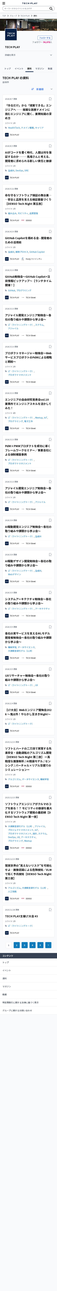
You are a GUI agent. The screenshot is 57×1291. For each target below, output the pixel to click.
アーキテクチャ (42, 608)
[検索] (51, 8)
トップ (5, 962)
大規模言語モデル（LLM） (20, 650)
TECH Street (31, 297)
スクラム (39, 324)
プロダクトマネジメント (19, 374)
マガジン (6, 986)
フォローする (44, 37)
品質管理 (33, 213)
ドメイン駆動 (27, 127)
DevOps (19, 170)
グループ (13, 16)
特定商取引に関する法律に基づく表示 (20, 1002)
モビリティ (23, 213)
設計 (35, 833)
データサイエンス (26, 647)
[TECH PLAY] (29, 3)
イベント (6, 970)
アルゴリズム (14, 779)
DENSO (29, 220)
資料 (4, 978)
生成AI (11, 170)
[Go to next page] (48, 945)
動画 (4, 994)
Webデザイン (14, 574)
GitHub (11, 290)
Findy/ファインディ (34, 259)
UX (36, 685)
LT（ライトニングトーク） (21, 324)
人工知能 (12, 891)
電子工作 (28, 421)
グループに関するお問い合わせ (17, 1010)
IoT (45, 417)
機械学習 (12, 647)
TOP (4, 16)
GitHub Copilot (37, 251)
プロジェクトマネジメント (21, 829)
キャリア (39, 127)
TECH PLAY (25, 16)
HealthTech (14, 127)
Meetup (39, 417)
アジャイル (13, 328)
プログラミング (23, 290)
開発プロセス (22, 251)
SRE (26, 170)
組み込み (12, 213)
